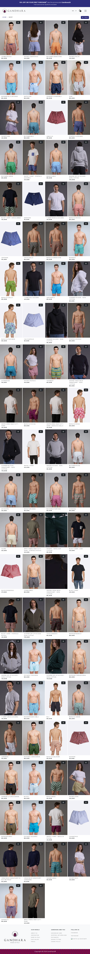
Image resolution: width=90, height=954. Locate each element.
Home (4, 17)
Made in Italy (35, 937)
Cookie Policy (56, 941)
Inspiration (35, 935)
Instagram (74, 935)
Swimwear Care (56, 933)
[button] (85, 11)
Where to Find (56, 939)
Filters (86, 17)
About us (34, 933)
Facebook (74, 932)
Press (33, 941)
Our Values (35, 939)
